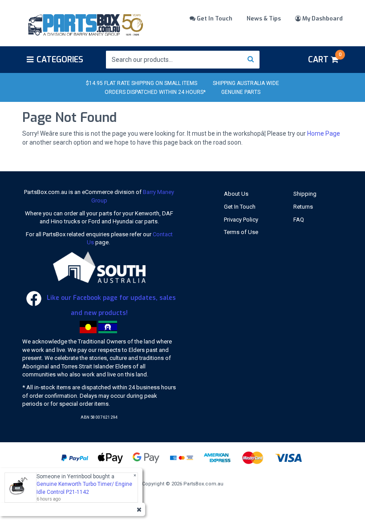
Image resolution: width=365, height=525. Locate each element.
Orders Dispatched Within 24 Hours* (155, 92)
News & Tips (264, 18)
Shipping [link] (304, 193)
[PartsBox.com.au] (85, 23)
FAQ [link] (298, 219)
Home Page (323, 133)
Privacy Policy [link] (241, 219)
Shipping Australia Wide (246, 83)
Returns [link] (303, 206)
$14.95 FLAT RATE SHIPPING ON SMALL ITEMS (141, 83)
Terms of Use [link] (241, 232)
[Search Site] (251, 60)
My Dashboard (322, 18)
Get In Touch (213, 18)
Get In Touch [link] (240, 206)
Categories (59, 59)
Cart (324, 58)
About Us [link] (236, 193)
